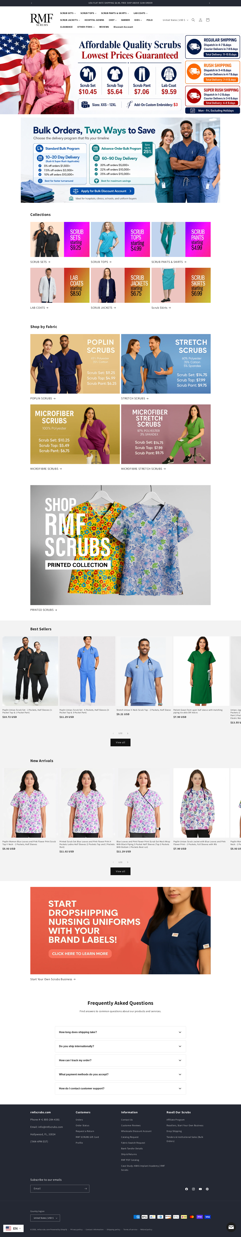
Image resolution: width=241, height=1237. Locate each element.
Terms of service (130, 1229)
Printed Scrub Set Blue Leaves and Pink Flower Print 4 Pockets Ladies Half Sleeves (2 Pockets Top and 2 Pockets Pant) (87, 844)
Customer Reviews (131, 1125)
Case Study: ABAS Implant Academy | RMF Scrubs (143, 1167)
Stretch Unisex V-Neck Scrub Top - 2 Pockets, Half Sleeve (144, 710)
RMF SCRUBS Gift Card (87, 1137)
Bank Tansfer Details (132, 1148)
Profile (79, 1142)
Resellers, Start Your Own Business (185, 1125)
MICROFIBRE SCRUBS (44, 469)
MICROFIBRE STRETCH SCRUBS (141, 469)
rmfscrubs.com (43, 1229)
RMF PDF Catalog (130, 1159)
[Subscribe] (85, 1188)
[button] (193, 20)
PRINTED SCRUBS (42, 610)
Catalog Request (130, 1137)
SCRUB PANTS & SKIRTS (167, 262)
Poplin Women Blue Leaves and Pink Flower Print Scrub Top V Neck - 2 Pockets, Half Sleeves (29, 843)
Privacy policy (76, 1229)
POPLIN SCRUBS (41, 398)
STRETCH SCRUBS (133, 398)
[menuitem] (68, 13)
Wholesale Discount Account (136, 1131)
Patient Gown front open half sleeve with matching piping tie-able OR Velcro (197, 711)
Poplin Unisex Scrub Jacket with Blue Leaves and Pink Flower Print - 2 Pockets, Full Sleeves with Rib (199, 843)
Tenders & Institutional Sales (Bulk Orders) (185, 1139)
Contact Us (127, 1119)
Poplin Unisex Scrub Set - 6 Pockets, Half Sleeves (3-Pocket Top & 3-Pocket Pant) (85, 711)
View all (120, 742)
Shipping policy (113, 1229)
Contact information (94, 1229)
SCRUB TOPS (99, 262)
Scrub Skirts (159, 307)
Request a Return (85, 1131)
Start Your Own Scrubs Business (51, 979)
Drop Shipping (174, 1131)
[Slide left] (113, 733)
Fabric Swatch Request (133, 1142)
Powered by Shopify (58, 1229)
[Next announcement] (209, 3)
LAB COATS (37, 307)
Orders (79, 1119)
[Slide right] (127, 733)
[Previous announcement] (31, 3)
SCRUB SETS (38, 262)
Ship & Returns (129, 1154)
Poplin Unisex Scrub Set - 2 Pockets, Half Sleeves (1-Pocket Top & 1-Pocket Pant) (27, 711)
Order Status (82, 1125)
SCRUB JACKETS (101, 307)
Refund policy (146, 1229)
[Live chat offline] (231, 1227)
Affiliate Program (176, 1119)
